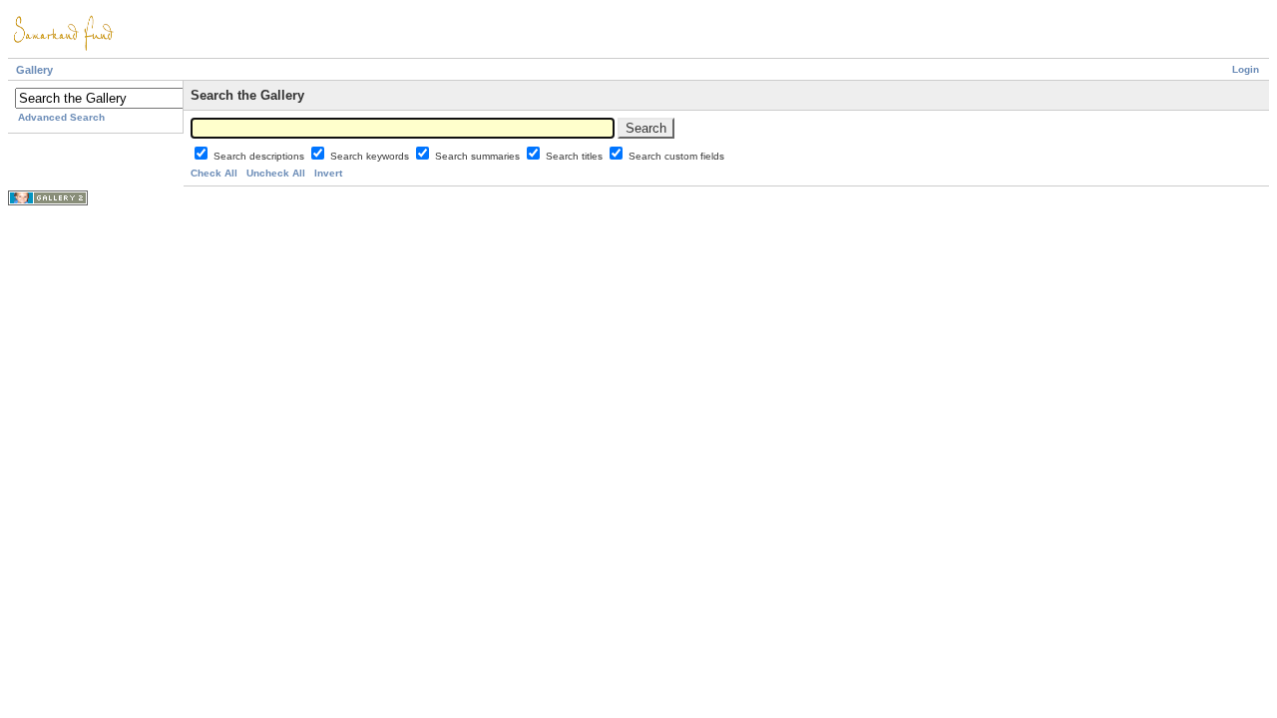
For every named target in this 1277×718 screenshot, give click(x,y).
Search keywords (371, 156)
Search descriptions (260, 156)
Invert (328, 173)
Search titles (576, 156)
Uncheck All (275, 173)
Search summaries (479, 156)
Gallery (34, 70)
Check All (214, 173)
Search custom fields (676, 156)
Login (1245, 69)
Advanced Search (61, 117)
